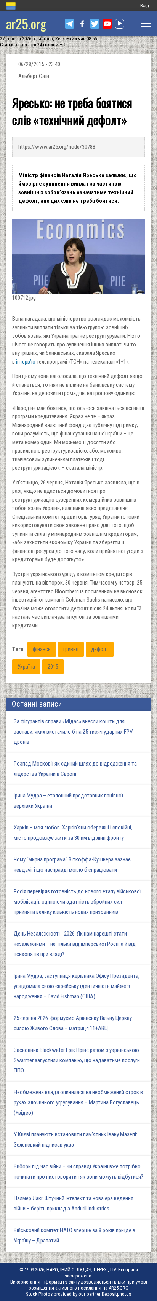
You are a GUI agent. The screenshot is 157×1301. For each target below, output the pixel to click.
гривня (70, 649)
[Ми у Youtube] (107, 24)
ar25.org (26, 23)
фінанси (42, 649)
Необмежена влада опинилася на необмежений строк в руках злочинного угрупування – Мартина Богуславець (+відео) (78, 1102)
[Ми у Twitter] (94, 24)
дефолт (99, 649)
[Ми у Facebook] (82, 24)
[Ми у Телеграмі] (69, 24)
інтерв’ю (25, 361)
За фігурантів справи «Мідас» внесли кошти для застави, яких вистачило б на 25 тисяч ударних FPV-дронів (74, 731)
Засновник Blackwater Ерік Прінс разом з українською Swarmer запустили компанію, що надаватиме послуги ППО (77, 1060)
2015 (53, 667)
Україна (26, 667)
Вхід (144, 5)
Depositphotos (116, 1294)
